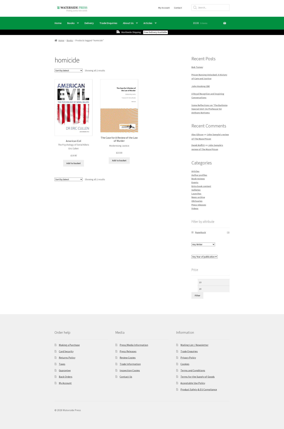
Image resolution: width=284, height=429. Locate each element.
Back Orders (65, 376)
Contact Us (126, 376)
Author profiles (199, 175)
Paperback (200, 232)
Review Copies (128, 357)
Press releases (198, 204)
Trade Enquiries (108, 23)
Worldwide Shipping (131, 32)
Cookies (184, 364)
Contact (178, 7)
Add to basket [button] (73, 163)
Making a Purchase (69, 345)
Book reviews (198, 178)
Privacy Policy (188, 357)
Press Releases (128, 351)
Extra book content (201, 186)
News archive (198, 197)
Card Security (66, 351)
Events (194, 182)
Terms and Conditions (192, 370)
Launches (196, 193)
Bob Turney (197, 67)
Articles (147, 23)
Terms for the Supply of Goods (197, 376)
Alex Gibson (197, 134)
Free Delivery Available (155, 32)
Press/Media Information (134, 345)
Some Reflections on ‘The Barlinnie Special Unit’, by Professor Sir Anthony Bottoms (209, 109)
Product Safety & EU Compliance (198, 389)
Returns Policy (67, 357)
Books (70, 23)
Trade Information (130, 364)
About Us (128, 23)
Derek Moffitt (198, 145)
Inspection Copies (130, 370)
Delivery (89, 23)
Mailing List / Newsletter (194, 345)
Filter (197, 295)
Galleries (196, 189)
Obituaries (196, 201)
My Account (164, 7)
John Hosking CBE (200, 86)
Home (58, 23)
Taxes (62, 364)
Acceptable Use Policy (192, 383)
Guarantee (65, 370)
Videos (194, 208)
